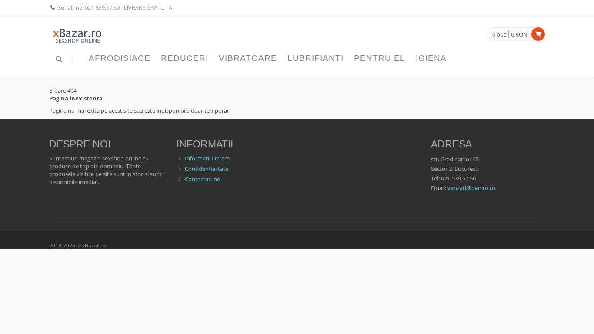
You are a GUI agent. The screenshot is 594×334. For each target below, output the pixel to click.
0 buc (499, 34)
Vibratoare (248, 58)
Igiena (431, 58)
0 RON (519, 34)
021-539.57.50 (102, 7)
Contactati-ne (202, 179)
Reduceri (184, 58)
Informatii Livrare (207, 158)
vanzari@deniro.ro (471, 188)
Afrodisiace (119, 58)
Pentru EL (379, 58)
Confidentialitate (206, 169)
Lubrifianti (315, 58)
